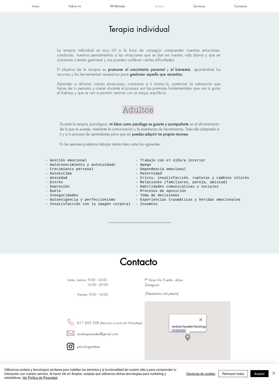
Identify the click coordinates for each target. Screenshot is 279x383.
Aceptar (259, 373)
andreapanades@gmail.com (97, 333)
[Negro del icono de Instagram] (70, 346)
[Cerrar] (273, 373)
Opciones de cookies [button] (200, 373)
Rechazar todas (233, 373)
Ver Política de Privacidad (40, 377)
